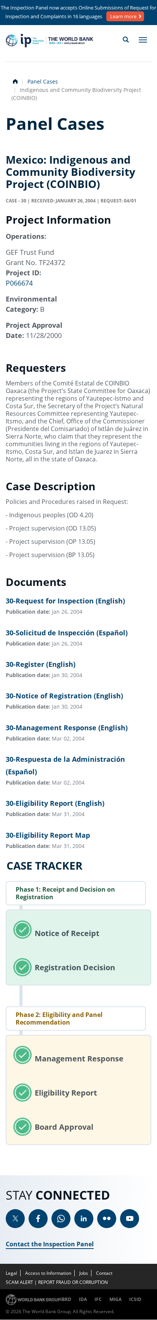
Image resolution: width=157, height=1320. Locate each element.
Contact (104, 1273)
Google (60, 1218)
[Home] (49, 40)
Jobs (83, 1273)
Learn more (123, 16)
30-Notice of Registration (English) (64, 695)
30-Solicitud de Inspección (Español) (67, 632)
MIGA (115, 1299)
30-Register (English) (40, 664)
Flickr (106, 1218)
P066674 (19, 282)
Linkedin (83, 1218)
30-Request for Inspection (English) (65, 600)
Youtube (129, 1218)
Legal (11, 1273)
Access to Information (48, 1273)
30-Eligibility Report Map (48, 835)
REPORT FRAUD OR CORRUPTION (73, 1282)
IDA (83, 1299)
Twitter (15, 1218)
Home (14, 80)
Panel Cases (42, 81)
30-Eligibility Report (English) (55, 803)
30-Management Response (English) (67, 727)
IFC (98, 1299)
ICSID (135, 1299)
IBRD (65, 1299)
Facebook (38, 1218)
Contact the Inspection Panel (50, 1244)
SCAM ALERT (19, 1282)
